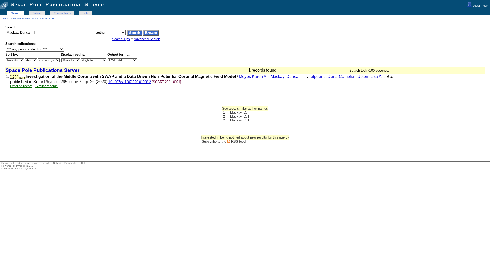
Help (85, 13)
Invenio (20, 165)
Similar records (46, 86)
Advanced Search (147, 39)
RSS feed (238, 141)
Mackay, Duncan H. (288, 76)
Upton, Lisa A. (370, 76)
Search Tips (121, 39)
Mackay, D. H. (240, 116)
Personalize (61, 13)
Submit (37, 13)
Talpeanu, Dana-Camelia (331, 76)
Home (6, 18)
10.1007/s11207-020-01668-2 (129, 82)
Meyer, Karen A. (253, 76)
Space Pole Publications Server (57, 4)
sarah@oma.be (28, 168)
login (485, 5)
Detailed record (21, 86)
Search (15, 13)
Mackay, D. (238, 112)
